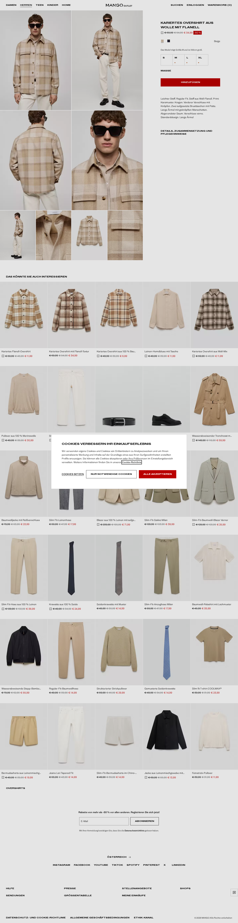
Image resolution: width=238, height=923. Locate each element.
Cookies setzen (73, 474)
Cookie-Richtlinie (131, 462)
